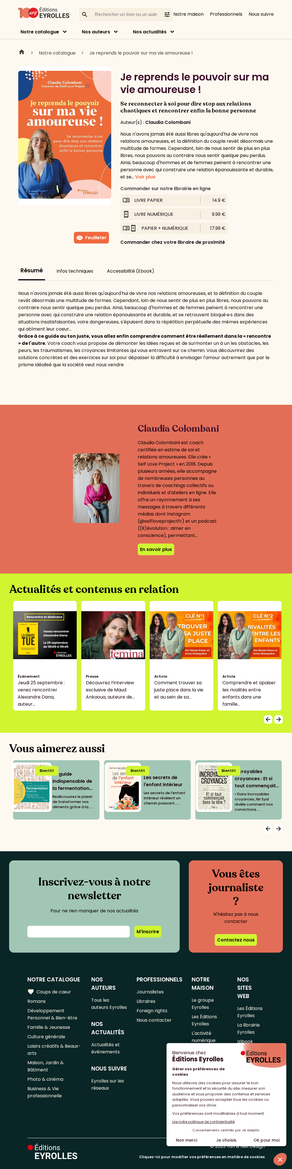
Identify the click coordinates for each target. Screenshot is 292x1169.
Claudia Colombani (167, 122)
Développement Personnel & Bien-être (52, 1014)
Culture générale (46, 1036)
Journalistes (150, 992)
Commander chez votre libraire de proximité (172, 242)
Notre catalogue (40, 32)
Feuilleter (91, 237)
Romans (36, 1001)
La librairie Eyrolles (248, 1028)
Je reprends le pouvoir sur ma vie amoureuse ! (141, 53)
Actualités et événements (105, 1048)
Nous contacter (154, 1020)
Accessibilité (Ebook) (130, 271)
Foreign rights (152, 1010)
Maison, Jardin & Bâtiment (45, 1066)
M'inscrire (148, 931)
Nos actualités (150, 32)
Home (21, 53)
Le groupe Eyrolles (203, 1004)
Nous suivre (261, 14)
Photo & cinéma (45, 1079)
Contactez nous (236, 940)
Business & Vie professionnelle (44, 1092)
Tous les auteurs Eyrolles (109, 1004)
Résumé (32, 270)
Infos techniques (74, 271)
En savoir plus (156, 549)
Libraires (146, 1001)
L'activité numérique (204, 1037)
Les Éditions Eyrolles (204, 1020)
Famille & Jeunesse (48, 1027)
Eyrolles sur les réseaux (107, 1084)
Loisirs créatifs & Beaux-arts (54, 1050)
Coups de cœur (49, 991)
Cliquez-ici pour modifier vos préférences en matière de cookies (202, 1156)
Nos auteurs (96, 32)
